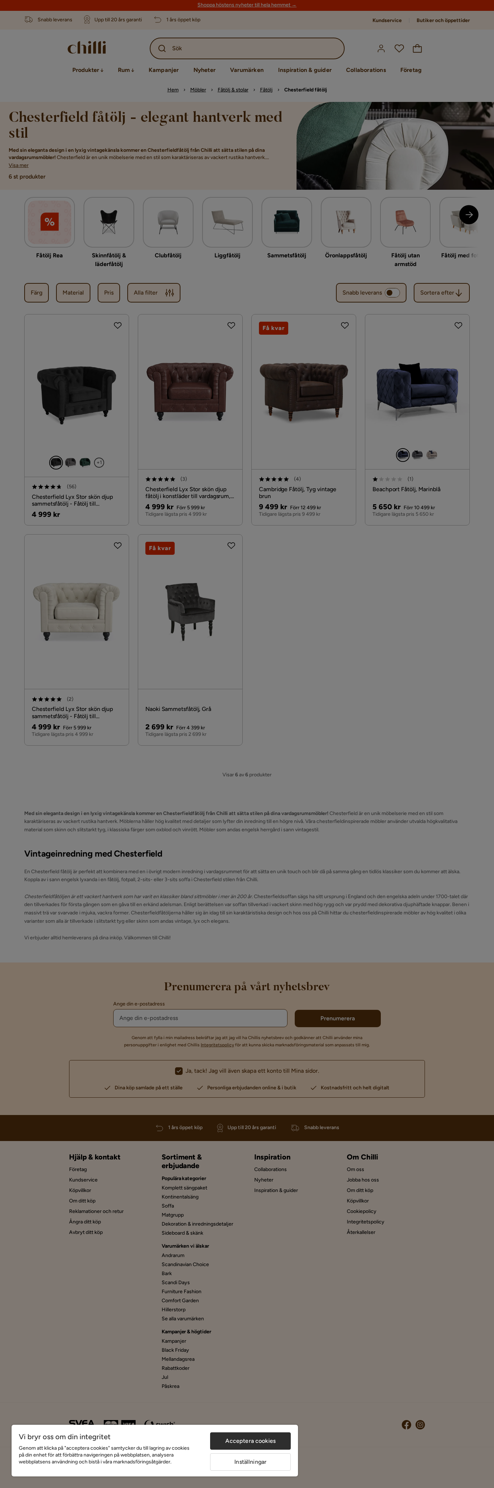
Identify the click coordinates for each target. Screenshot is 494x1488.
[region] (155, 1450)
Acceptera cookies (250, 1440)
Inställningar (250, 1461)
